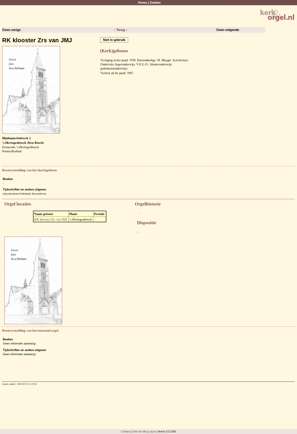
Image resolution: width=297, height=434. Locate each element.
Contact (125, 431)
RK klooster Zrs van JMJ (50, 219)
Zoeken (155, 2)
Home (142, 2)
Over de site (139, 431)
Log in (152, 431)
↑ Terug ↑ (121, 30)
